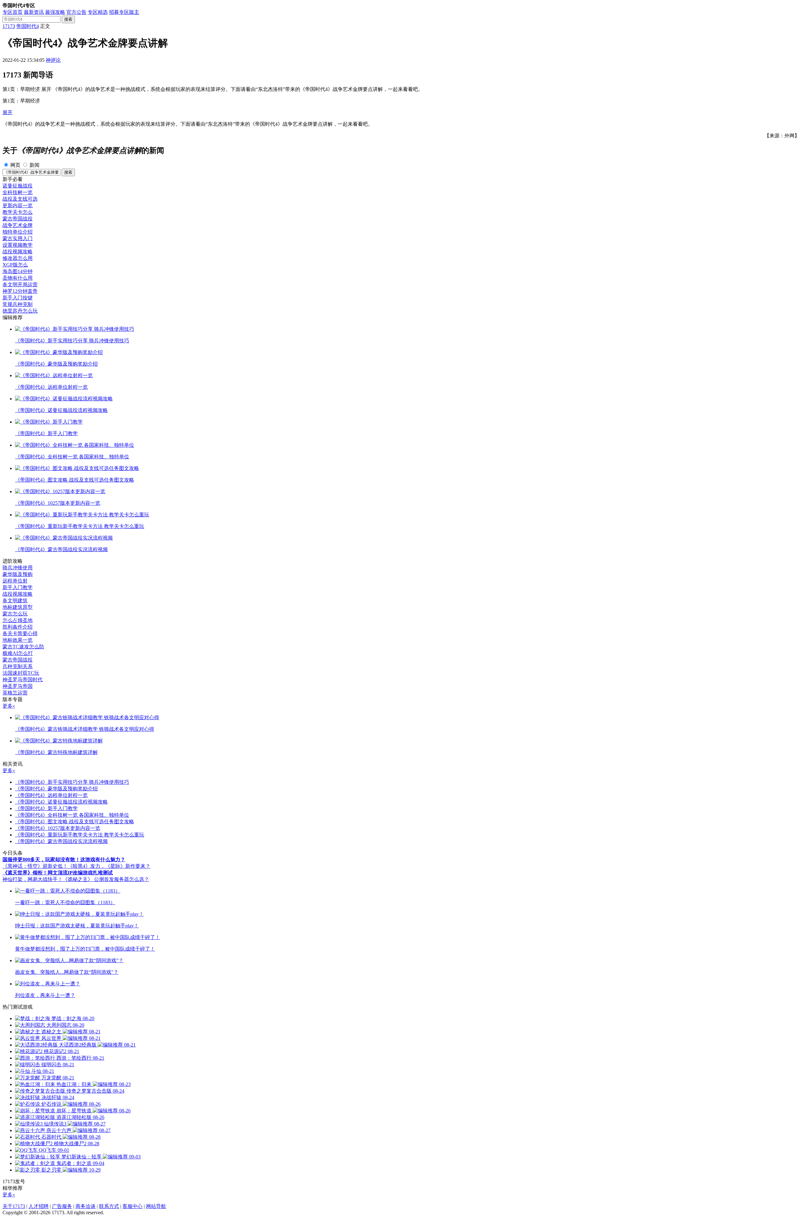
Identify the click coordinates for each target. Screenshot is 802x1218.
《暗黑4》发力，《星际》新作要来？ (109, 866)
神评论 (53, 60)
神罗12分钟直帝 (20, 291)
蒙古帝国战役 (18, 218)
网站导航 (156, 1206)
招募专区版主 (124, 12)
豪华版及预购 (18, 574)
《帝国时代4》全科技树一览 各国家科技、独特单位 (72, 815)
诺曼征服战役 (18, 185)
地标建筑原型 (18, 607)
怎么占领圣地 (18, 620)
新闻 (34, 165)
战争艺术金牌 (18, 225)
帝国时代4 (27, 26)
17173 (9, 26)
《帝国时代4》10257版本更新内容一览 (57, 828)
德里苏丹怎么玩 (20, 311)
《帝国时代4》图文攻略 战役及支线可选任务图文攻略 (74, 821)
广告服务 (62, 1206)
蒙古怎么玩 (15, 613)
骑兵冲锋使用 (18, 567)
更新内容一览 (18, 205)
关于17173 (14, 1206)
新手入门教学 (18, 587)
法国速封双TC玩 (21, 673)
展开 (8, 112)
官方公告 (76, 12)
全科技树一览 (18, 192)
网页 (15, 165)
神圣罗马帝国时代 (23, 679)
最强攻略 (55, 12)
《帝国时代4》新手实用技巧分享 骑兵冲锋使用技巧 (72, 782)
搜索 (68, 19)
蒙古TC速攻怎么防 (23, 646)
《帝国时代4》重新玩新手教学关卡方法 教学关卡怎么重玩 (79, 834)
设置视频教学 (18, 245)
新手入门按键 (18, 297)
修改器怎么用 (18, 258)
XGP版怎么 (15, 264)
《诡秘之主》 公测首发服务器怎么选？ (106, 879)
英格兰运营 (15, 692)
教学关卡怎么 (18, 212)
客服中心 (132, 1206)
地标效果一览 (18, 640)
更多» (9, 706)
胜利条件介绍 (18, 627)
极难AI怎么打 (18, 653)
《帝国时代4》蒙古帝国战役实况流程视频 (61, 841)
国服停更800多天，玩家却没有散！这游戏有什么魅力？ (64, 859)
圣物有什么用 (18, 278)
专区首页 (13, 12)
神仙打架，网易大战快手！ (33, 879)
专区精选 (98, 12)
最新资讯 (34, 12)
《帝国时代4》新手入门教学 (46, 808)
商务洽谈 (86, 1206)
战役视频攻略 (18, 251)
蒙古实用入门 (18, 238)
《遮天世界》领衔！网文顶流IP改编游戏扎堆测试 (58, 872)
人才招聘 (39, 1206)
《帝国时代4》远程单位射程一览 (51, 795)
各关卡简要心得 (20, 633)
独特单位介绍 (18, 232)
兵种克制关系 (18, 666)
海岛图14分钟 (18, 271)
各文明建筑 (15, 600)
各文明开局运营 (20, 284)
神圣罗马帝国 (18, 686)
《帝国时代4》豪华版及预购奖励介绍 (56, 788)
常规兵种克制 (18, 304)
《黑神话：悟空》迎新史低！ (35, 866)
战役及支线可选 (20, 199)
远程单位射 (15, 580)
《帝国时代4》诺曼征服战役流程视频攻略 (61, 801)
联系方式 (109, 1206)
